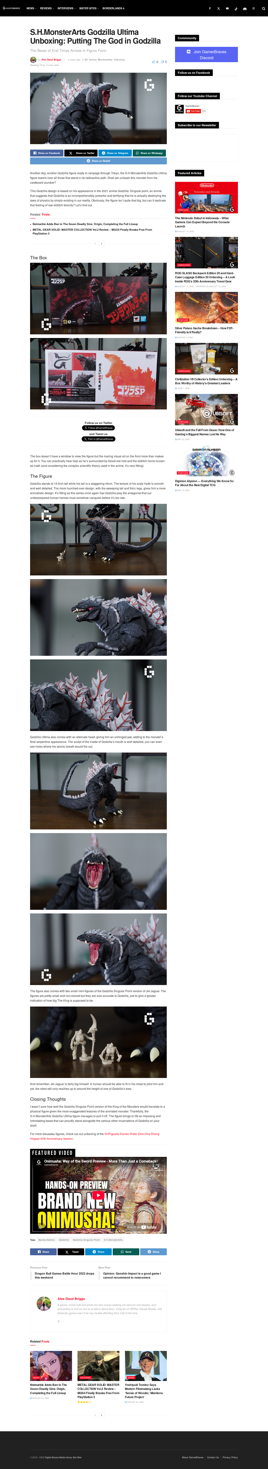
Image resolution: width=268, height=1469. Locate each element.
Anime (92, 59)
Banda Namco (47, 1239)
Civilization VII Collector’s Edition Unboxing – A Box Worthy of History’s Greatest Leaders (206, 381)
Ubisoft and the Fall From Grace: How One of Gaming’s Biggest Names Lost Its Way (204, 432)
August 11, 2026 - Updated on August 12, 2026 (201, 286)
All (86, 59)
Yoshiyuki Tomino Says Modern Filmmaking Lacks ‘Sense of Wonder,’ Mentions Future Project (144, 1391)
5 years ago (74, 59)
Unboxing (119, 59)
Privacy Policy (230, 1457)
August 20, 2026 (135, 1401)
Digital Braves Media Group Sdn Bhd (63, 1457)
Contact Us (213, 1457)
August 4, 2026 (185, 337)
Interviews (65, 8)
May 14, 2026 (183, 490)
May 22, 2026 (183, 439)
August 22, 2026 (40, 1397)
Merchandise (105, 59)
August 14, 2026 (185, 231)
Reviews (46, 8)
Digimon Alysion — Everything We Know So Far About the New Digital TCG (204, 483)
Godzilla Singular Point (86, 1239)
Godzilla (64, 1239)
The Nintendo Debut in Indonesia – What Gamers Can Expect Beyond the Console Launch (202, 222)
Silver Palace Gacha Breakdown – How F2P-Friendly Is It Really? (204, 330)
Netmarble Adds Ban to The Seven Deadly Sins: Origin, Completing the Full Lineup (85, 224)
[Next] (101, 243)
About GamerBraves (192, 1457)
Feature (183, 209)
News (30, 8)
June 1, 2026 (183, 388)
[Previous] (95, 243)
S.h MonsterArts (113, 1239)
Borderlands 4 (113, 8)
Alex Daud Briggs (51, 59)
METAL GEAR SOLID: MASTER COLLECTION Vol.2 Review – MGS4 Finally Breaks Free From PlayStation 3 (92, 231)
